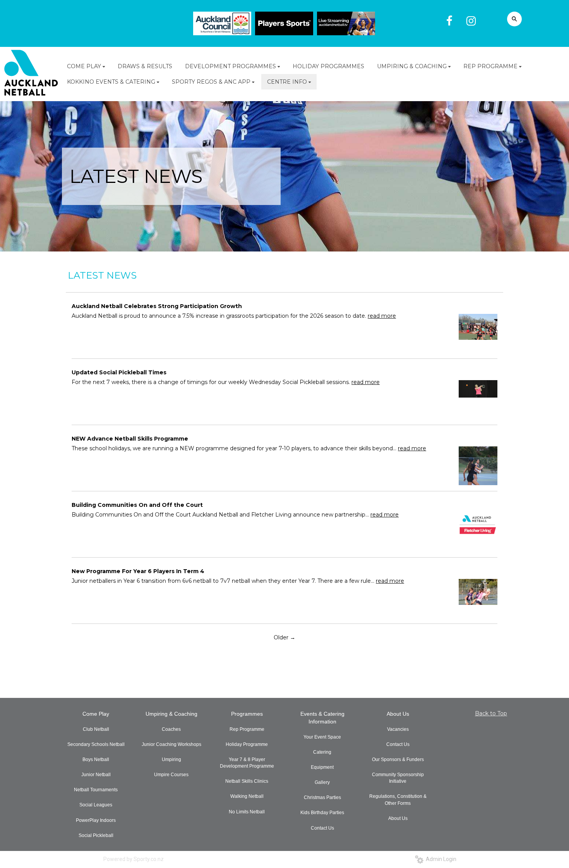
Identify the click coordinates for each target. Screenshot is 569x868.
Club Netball (96, 729)
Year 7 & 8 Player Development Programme (247, 763)
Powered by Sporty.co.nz (133, 859)
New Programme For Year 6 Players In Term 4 (138, 571)
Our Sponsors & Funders (398, 759)
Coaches (171, 729)
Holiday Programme (247, 744)
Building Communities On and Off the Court (137, 504)
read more (382, 315)
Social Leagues (95, 805)
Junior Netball (96, 774)
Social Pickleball (96, 835)
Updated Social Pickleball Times (119, 372)
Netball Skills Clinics (246, 781)
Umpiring (171, 759)
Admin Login (439, 859)
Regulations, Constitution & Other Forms (398, 800)
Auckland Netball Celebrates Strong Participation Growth (157, 306)
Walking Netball (247, 796)
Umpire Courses (171, 774)
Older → (284, 637)
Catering (322, 752)
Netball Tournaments (96, 789)
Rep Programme (247, 729)
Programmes (247, 714)
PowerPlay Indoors (96, 820)
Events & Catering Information (322, 718)
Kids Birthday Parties (322, 812)
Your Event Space (322, 737)
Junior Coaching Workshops (171, 744)
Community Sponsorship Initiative (398, 778)
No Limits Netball (247, 812)
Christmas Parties (322, 797)
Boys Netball (95, 759)
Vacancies (398, 729)
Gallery (322, 782)
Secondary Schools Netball (96, 744)
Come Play (95, 714)
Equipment (322, 767)
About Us (398, 714)
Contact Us (322, 828)
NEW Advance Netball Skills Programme (130, 438)
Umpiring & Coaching (171, 714)
